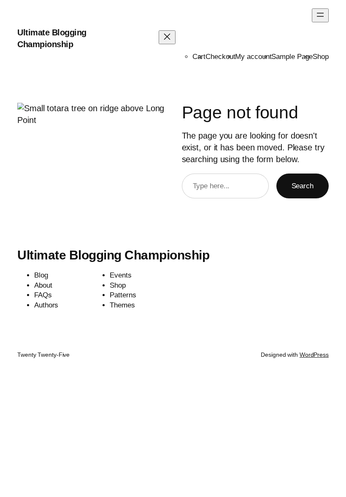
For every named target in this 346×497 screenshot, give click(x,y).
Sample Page (292, 57)
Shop (321, 57)
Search (303, 186)
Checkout (220, 57)
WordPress (314, 354)
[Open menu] (320, 15)
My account (253, 57)
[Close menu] (167, 37)
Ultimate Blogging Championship (113, 255)
